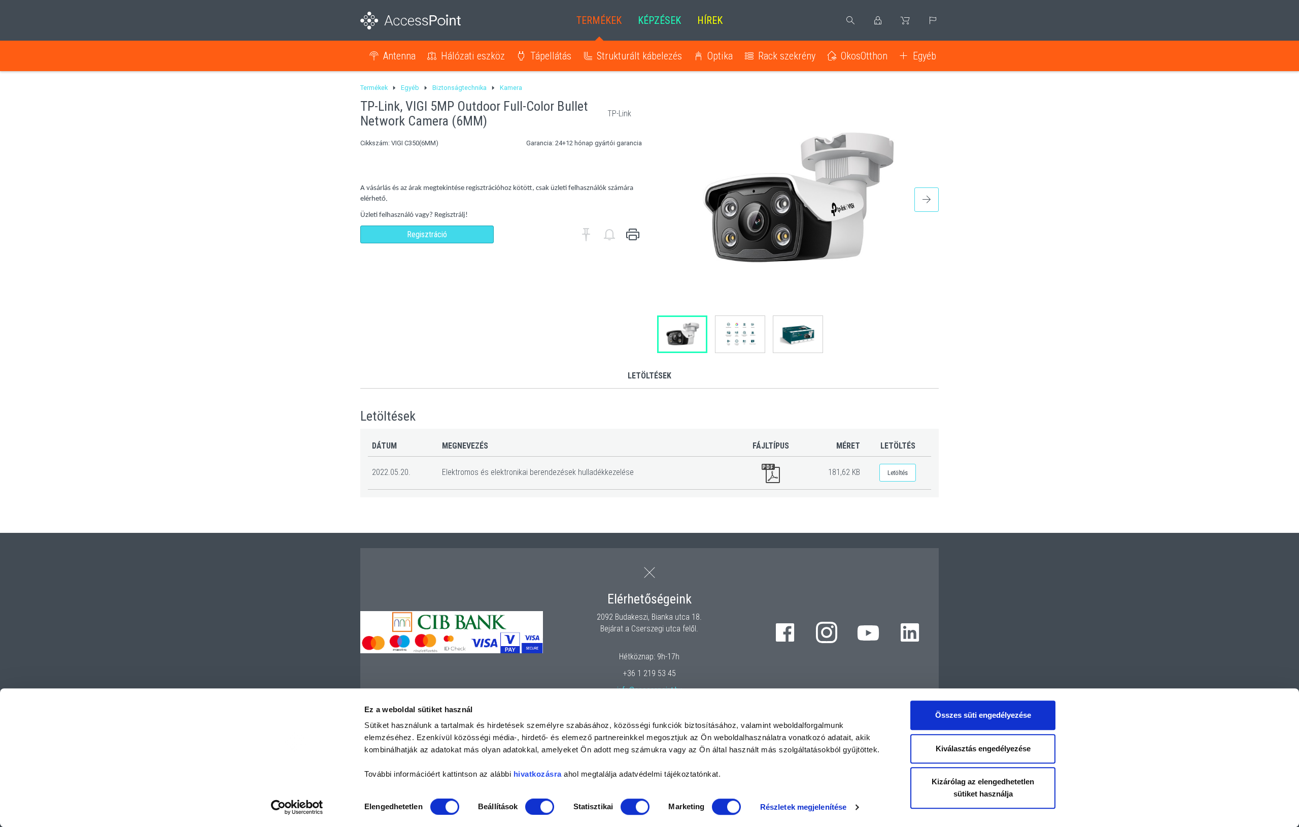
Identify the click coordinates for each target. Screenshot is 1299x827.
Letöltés (897, 472)
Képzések (659, 20)
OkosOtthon (864, 56)
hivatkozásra (538, 774)
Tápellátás (550, 56)
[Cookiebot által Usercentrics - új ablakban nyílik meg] (297, 807)
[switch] (539, 807)
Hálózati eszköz (473, 56)
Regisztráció (427, 234)
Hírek (710, 20)
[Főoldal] (427, 20)
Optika (720, 56)
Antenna (399, 56)
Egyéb (924, 56)
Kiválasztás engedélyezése (983, 748)
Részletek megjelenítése (803, 807)
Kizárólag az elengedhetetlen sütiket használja (983, 787)
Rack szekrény (786, 56)
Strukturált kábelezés (639, 56)
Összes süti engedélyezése (983, 715)
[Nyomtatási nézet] (633, 235)
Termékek (599, 20)
